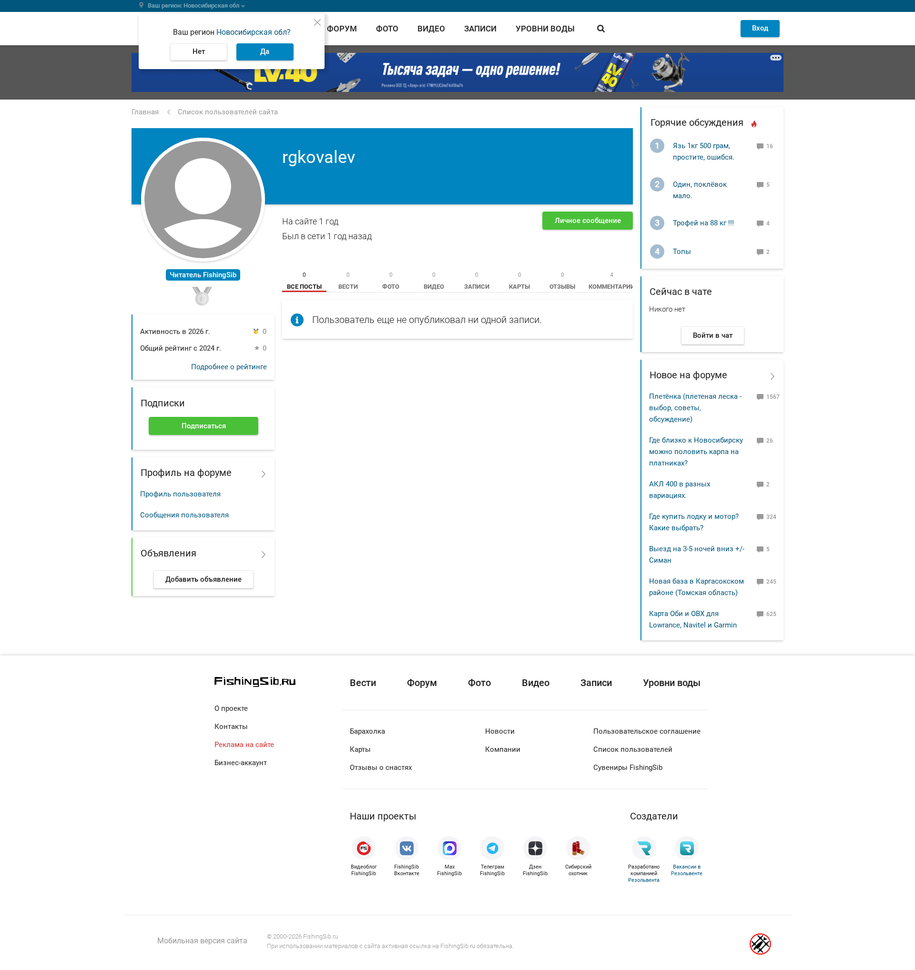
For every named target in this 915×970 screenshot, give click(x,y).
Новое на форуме (688, 375)
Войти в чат (712, 335)
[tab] (304, 280)
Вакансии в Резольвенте (686, 870)
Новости (500, 731)
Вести (363, 682)
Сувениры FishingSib (627, 767)
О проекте (231, 708)
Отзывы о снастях (381, 767)
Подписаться (204, 426)
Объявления (168, 553)
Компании (502, 749)
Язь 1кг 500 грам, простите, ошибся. (703, 151)
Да (264, 51)
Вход (760, 28)
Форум (342, 28)
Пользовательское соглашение (647, 731)
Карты (360, 749)
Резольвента (644, 880)
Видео (431, 28)
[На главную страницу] (278, 682)
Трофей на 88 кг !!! (703, 223)
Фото (387, 28)
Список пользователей (632, 749)
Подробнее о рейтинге (229, 367)
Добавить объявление (203, 579)
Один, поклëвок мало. (700, 190)
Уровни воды (545, 28)
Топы (682, 251)
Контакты (231, 726)
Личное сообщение (588, 220)
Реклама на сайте (244, 744)
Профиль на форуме (186, 472)
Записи (480, 28)
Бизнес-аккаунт (240, 762)
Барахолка (367, 731)
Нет (199, 51)
